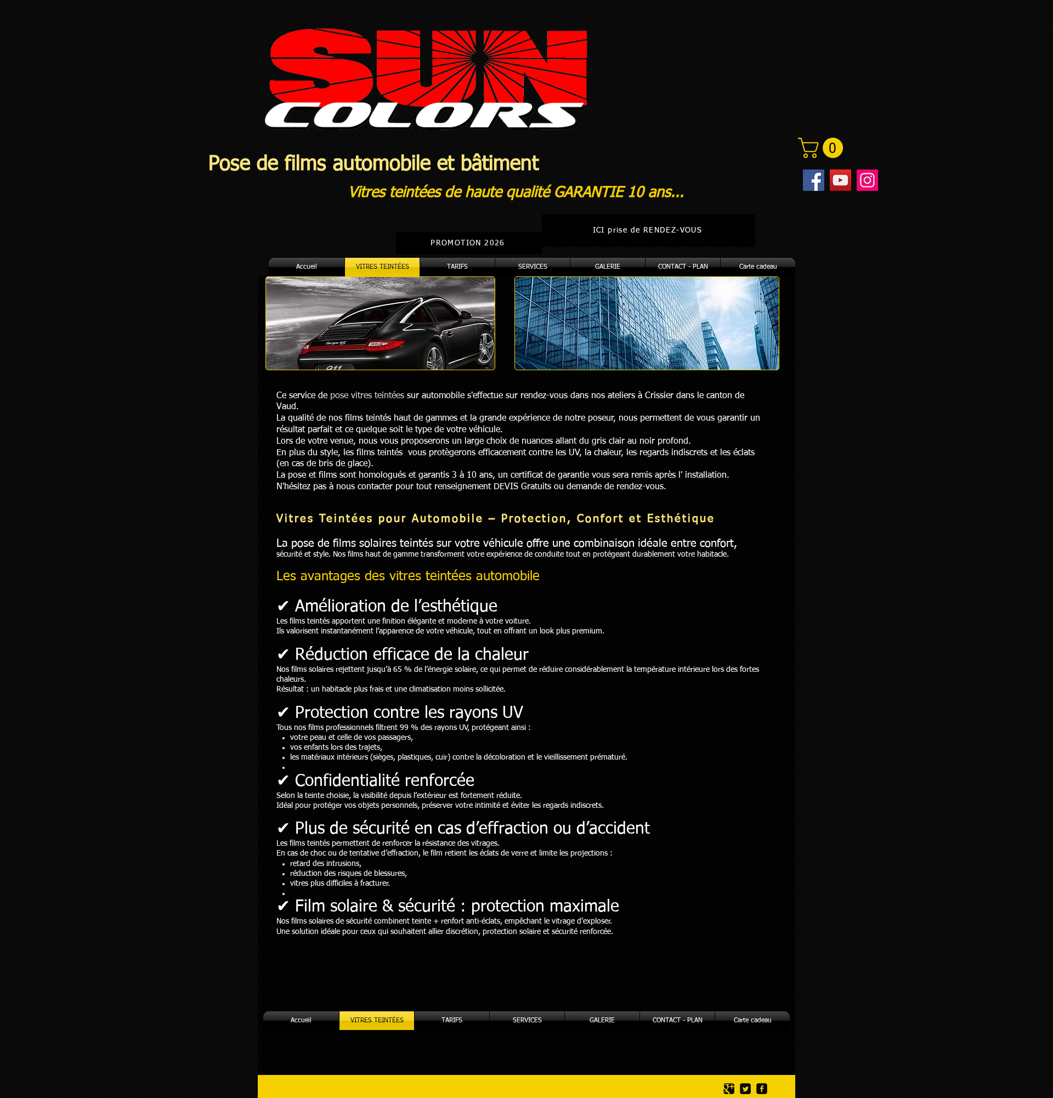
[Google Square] (728, 1088)
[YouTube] (840, 180)
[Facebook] (813, 180)
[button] (823, 148)
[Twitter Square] (745, 1088)
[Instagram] (867, 180)
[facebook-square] (761, 1088)
